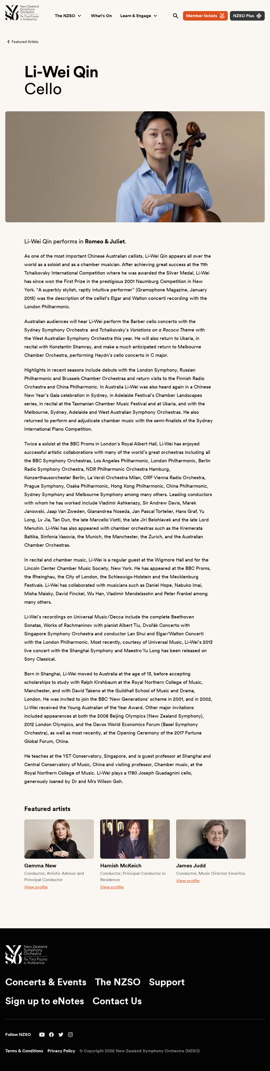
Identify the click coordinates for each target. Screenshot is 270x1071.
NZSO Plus (243, 15)
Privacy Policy (61, 1050)
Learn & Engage (135, 15)
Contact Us (117, 1001)
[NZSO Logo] (22, 13)
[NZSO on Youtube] (42, 1034)
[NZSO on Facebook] (51, 1034)
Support (167, 982)
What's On (101, 15)
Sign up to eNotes (44, 1001)
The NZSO (65, 15)
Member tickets (201, 15)
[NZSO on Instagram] (70, 1034)
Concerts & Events (45, 982)
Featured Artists (25, 42)
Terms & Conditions (24, 1050)
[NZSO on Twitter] (61, 1034)
